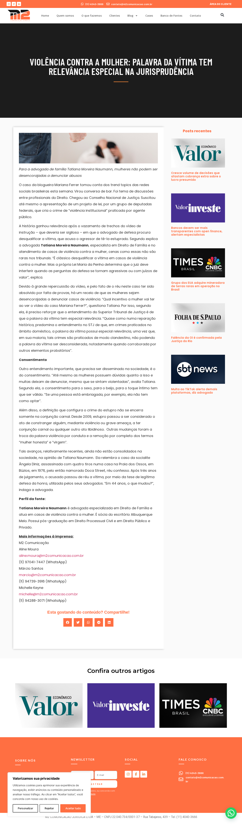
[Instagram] (9, 4)
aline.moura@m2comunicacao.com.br (51, 555)
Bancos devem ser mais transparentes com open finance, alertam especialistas (196, 231)
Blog (130, 15)
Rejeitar (49, 808)
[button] (222, 15)
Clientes (114, 15)
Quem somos (65, 15)
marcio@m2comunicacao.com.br (47, 574)
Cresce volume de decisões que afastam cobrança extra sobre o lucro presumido (196, 176)
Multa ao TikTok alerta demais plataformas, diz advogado (194, 391)
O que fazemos (91, 15)
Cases (149, 15)
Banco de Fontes (171, 15)
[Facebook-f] (14, 4)
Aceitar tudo (73, 808)
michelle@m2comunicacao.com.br (48, 594)
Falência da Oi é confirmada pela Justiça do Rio (196, 339)
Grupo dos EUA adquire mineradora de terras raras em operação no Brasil (198, 286)
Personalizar (25, 808)
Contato (195, 15)
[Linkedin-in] (19, 4)
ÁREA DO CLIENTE (220, 3)
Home (45, 15)
